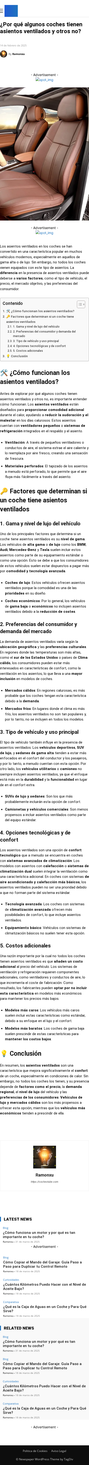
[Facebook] (63, 11)
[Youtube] (85, 11)
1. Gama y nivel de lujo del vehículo (36, 326)
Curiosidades (10, 38)
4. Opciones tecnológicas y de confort (39, 346)
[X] (77, 11)
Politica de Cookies (35, 1451)
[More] (74, 66)
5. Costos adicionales (28, 350)
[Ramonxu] (4, 54)
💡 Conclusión (17, 356)
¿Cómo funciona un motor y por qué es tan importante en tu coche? (39, 1343)
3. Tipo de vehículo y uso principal (36, 341)
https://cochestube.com (44, 1181)
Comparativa (11, 1302)
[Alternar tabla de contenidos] (78, 304)
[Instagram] (70, 11)
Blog (6, 1257)
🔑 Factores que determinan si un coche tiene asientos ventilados (40, 319)
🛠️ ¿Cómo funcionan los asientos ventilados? (40, 311)
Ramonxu (18, 54)
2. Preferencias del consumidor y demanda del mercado (44, 334)
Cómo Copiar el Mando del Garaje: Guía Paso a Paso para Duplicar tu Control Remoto (42, 1264)
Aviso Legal (58, 1451)
